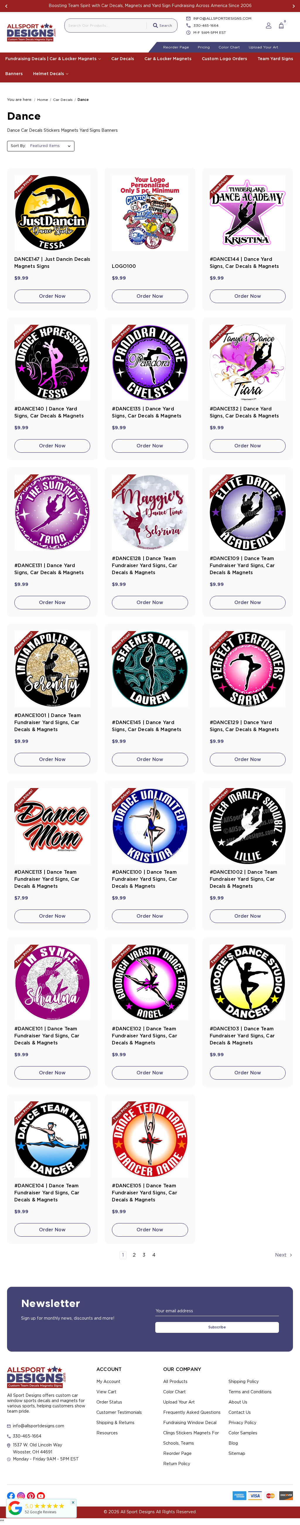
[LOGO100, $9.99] (150, 213)
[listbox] (51, 146)
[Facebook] (11, 1496)
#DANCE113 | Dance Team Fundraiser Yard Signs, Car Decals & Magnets (47, 879)
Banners (14, 74)
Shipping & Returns (115, 1423)
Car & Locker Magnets (167, 59)
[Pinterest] (31, 1496)
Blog (233, 1443)
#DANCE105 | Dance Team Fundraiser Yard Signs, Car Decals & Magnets (144, 1193)
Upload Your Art (263, 47)
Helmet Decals (49, 74)
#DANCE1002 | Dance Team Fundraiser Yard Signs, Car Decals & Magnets (243, 879)
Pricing (204, 47)
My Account (108, 1382)
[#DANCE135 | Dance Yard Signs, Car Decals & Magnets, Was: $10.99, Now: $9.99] (150, 363)
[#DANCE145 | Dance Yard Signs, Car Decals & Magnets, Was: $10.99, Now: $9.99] (150, 669)
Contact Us (240, 1413)
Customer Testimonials (119, 1413)
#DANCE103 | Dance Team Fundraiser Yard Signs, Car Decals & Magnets (242, 1036)
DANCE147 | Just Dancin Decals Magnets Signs (52, 263)
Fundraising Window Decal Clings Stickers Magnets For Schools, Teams (191, 1433)
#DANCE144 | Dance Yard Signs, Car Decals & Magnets (244, 263)
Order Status (109, 1402)
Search (165, 25)
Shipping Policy (244, 1382)
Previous (6, 6)
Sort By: (18, 146)
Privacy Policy (242, 1423)
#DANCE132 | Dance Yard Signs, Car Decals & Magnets (244, 412)
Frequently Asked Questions (192, 1413)
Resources (107, 1433)
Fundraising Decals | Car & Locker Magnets (51, 59)
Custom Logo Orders (224, 59)
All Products (175, 1382)
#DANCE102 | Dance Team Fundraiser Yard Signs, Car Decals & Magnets (144, 1036)
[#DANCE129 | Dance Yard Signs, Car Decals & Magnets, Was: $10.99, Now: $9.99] (248, 669)
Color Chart (229, 47)
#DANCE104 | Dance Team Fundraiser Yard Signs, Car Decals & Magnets (47, 1193)
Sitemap (237, 1454)
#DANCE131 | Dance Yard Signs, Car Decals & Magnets (49, 569)
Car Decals (122, 59)
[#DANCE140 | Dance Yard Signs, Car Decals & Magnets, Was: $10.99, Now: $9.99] (52, 363)
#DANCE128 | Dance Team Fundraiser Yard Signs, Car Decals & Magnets (144, 565)
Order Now (52, 296)
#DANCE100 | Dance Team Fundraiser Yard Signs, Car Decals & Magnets (144, 879)
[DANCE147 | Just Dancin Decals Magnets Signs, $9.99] (52, 213)
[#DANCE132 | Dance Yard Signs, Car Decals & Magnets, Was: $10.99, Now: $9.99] (248, 363)
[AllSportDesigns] (15, 1515)
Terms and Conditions (250, 1392)
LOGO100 (124, 266)
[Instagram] (21, 1496)
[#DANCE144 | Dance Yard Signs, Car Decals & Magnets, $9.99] (248, 213)
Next (293, 6)
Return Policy (176, 1464)
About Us (238, 1402)
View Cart (106, 1392)
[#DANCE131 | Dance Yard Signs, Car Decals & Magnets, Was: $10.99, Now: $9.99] (52, 512)
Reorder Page (176, 47)
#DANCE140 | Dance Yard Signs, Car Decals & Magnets (49, 412)
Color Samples (243, 1433)
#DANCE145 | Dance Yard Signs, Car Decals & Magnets (146, 726)
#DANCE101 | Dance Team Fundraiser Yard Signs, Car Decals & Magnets (47, 1036)
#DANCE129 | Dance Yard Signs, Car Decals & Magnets (244, 726)
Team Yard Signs (275, 59)
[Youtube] (41, 1496)
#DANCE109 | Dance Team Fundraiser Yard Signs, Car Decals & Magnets (242, 565)
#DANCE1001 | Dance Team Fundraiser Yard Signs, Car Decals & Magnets (47, 722)
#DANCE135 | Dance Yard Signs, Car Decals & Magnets (146, 412)
